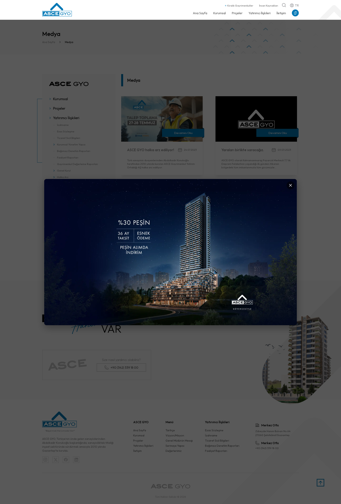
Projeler (237, 13)
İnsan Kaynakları (268, 5)
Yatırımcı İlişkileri (259, 13)
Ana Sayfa (200, 13)
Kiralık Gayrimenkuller (240, 5)
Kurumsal (219, 13)
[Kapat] (290, 185)
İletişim (281, 13)
